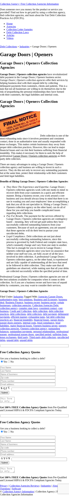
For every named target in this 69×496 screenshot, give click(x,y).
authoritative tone (8, 299)
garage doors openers (11, 322)
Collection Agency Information (18, 491)
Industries (24, 46)
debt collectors (34, 314)
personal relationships (44, 331)
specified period (43, 334)
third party (23, 337)
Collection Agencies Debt (45, 305)
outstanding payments (21, 331)
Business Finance (14, 302)
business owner (32, 302)
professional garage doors (21, 334)
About (55, 485)
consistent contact (48, 308)
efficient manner (19, 317)
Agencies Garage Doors (50, 296)
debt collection (40, 311)
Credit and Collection (20, 311)
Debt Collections (8, 46)
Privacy (4, 485)
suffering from (59, 334)
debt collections (18, 314)
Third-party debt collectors (42, 337)
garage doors (56, 320)
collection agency (8, 308)
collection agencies (21, 305)
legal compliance (45, 322)
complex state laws (28, 308)
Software (16, 488)
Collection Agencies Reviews (24, 485)
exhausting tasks (36, 317)
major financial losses (21, 325)
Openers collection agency (33, 328)
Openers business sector (45, 325)
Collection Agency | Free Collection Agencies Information (29, 4)
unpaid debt (12, 340)
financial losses (41, 320)
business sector (48, 302)
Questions (5, 488)
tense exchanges (8, 337)
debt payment (50, 314)
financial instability (23, 320)
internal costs (29, 322)
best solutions (25, 299)
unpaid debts (26, 340)
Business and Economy (45, 299)
